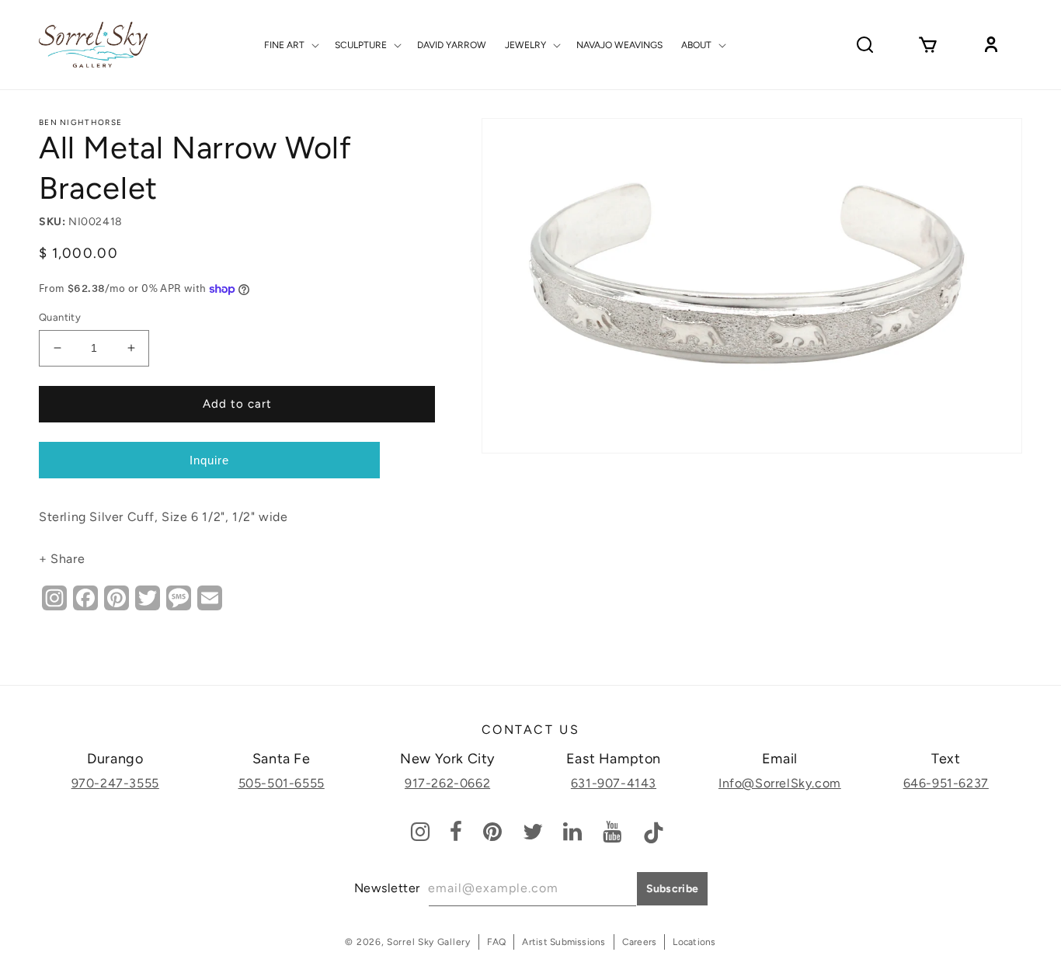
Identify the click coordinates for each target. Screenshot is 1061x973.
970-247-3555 (115, 783)
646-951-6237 (946, 783)
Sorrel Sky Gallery (429, 942)
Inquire (209, 460)
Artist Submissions (563, 942)
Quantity (60, 317)
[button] (290, 45)
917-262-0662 (447, 783)
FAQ (496, 942)
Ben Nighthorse (80, 122)
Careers (639, 942)
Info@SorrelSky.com (779, 783)
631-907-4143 (613, 783)
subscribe (672, 888)
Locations (694, 942)
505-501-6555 (281, 783)
